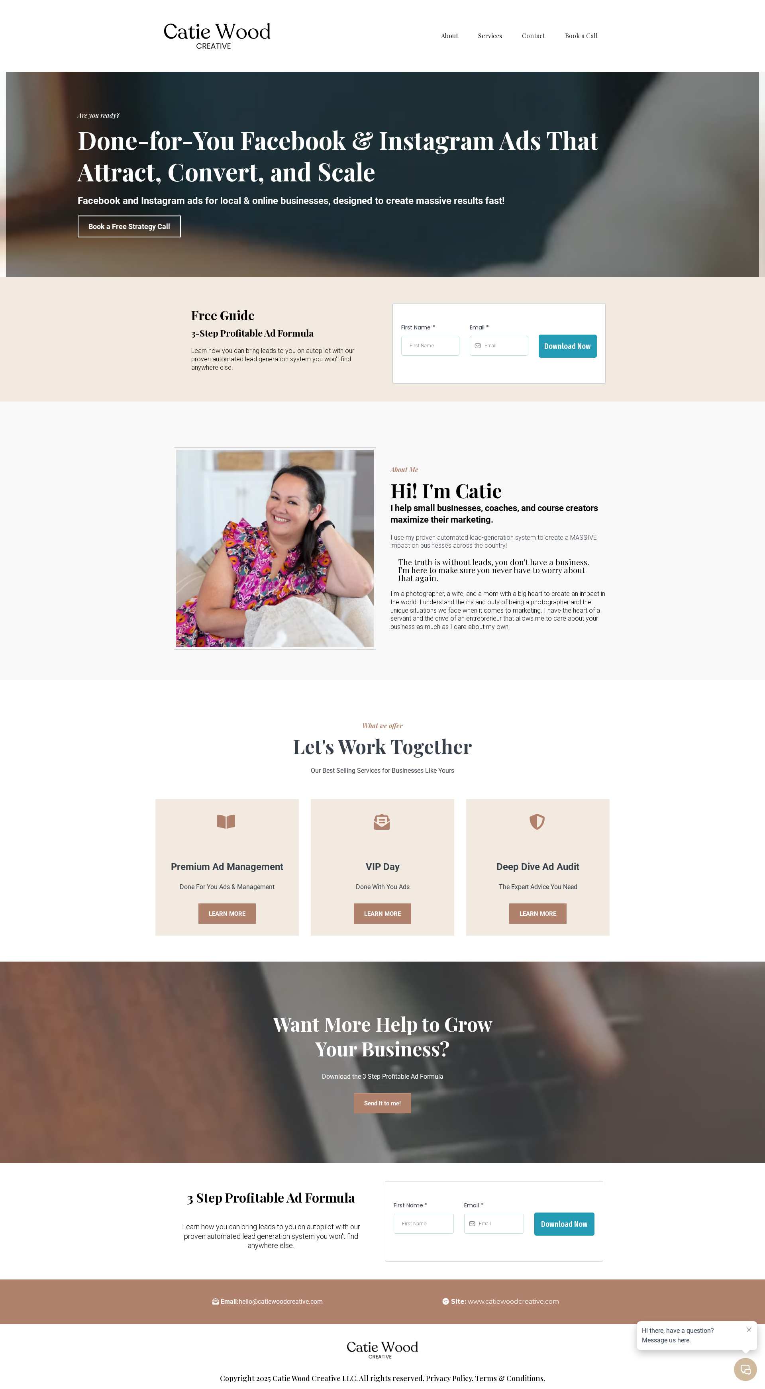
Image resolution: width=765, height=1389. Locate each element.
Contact (533, 35)
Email (479, 327)
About (449, 35)
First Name (418, 327)
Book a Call (581, 35)
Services (490, 35)
